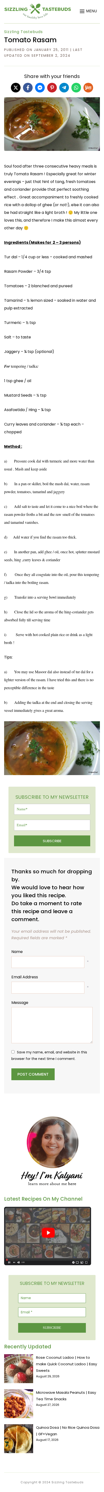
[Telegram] (64, 87)
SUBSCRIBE (52, 840)
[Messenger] (40, 87)
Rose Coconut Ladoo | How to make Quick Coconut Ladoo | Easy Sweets (66, 1364)
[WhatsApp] (76, 87)
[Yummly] (88, 87)
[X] (16, 87)
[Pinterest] (52, 87)
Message (19, 1002)
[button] (88, 11)
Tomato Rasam (30, 40)
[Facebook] (28, 87)
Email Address (24, 977)
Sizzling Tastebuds (23, 32)
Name (17, 951)
